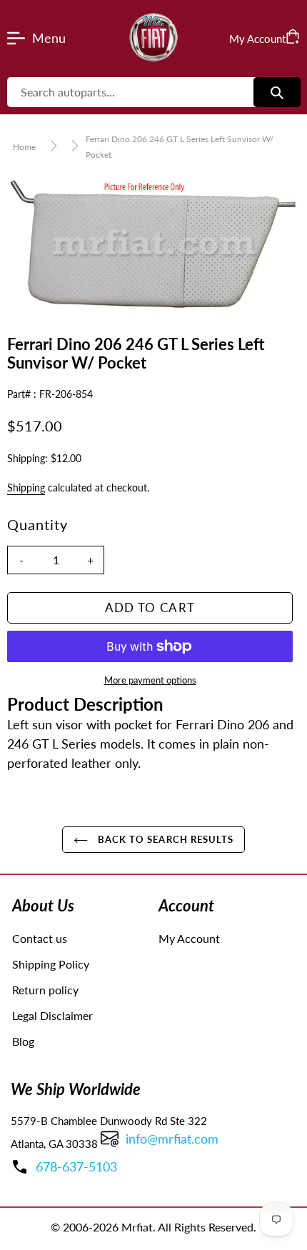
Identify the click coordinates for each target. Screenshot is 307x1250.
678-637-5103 (76, 1166)
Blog (23, 1041)
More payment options (150, 680)
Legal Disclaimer (52, 1015)
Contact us (39, 938)
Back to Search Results (164, 839)
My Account (189, 938)
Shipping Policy (50, 964)
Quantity (37, 524)
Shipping (26, 487)
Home (24, 146)
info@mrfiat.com (172, 1138)
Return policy (45, 989)
